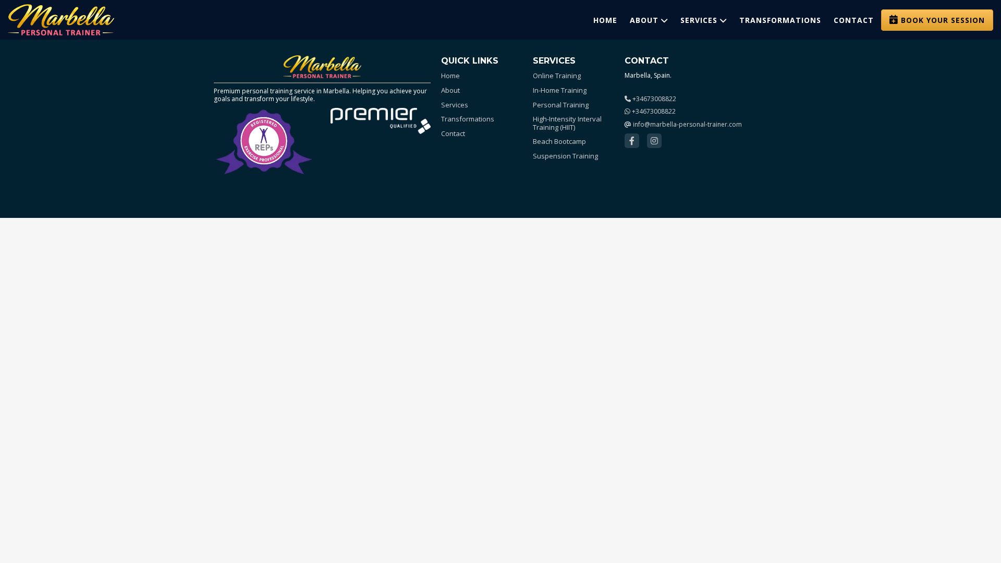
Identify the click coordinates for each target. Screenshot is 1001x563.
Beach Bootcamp (559, 142)
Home (605, 20)
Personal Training (561, 105)
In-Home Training (560, 91)
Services (698, 20)
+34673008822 (653, 98)
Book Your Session (943, 20)
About (644, 20)
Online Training (557, 76)
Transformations (780, 20)
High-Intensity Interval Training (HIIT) (567, 123)
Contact (854, 20)
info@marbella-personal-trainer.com (686, 124)
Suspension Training (565, 156)
